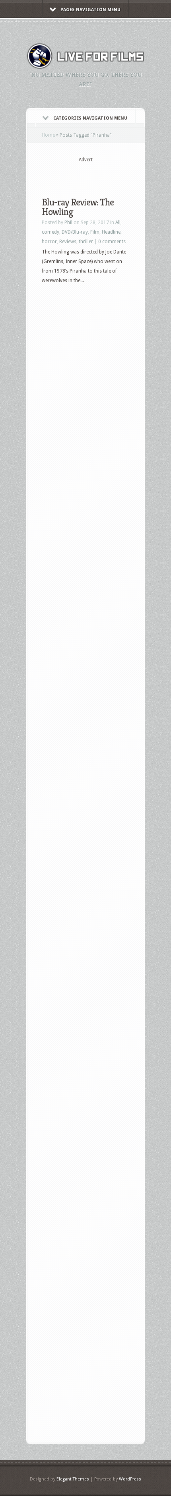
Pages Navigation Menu (90, 9)
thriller (86, 241)
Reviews (67, 241)
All (117, 222)
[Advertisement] (106, 174)
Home (48, 135)
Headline (111, 232)
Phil (68, 222)
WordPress (130, 1479)
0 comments (112, 241)
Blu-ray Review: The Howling (78, 207)
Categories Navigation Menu (90, 118)
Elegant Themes (72, 1479)
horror (49, 241)
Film (94, 232)
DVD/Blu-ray (75, 232)
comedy (50, 232)
